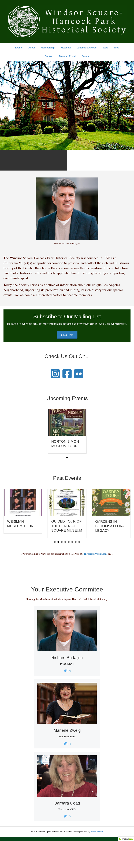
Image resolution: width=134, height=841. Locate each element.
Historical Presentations (95, 553)
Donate (85, 56)
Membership (48, 47)
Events (19, 47)
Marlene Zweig (67, 730)
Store (105, 47)
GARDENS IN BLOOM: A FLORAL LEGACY (110, 526)
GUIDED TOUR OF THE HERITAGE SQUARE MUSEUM (66, 525)
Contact (49, 56)
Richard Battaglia (67, 657)
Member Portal (67, 56)
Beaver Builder (97, 831)
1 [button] (67, 457)
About (31, 47)
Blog (116, 47)
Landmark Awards (86, 47)
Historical (66, 47)
